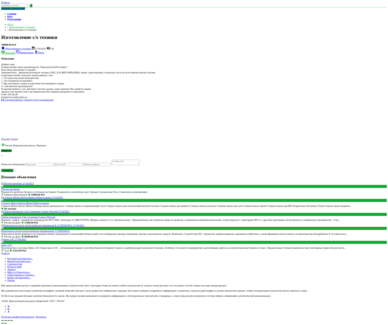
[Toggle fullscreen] (8, 320)
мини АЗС (6, 245)
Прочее (11, 280)
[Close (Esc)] (2, 320)
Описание (10, 52)
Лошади (11, 269)
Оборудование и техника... (21, 275)
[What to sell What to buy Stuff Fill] (97, 164)
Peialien (14, 139)
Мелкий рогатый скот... (19, 261)
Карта (41, 52)
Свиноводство (14, 264)
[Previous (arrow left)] (2, 323)
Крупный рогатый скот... (20, 258)
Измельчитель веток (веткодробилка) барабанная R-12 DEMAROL (35, 231)
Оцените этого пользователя (38, 100)
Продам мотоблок (10, 189)
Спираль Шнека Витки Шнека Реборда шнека (25, 203)
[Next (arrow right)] (5, 323)
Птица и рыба (14, 266)
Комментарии (27, 52)
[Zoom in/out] (11, 320)
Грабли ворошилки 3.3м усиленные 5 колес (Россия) (28, 217)
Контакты (41, 317)
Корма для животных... (19, 277)
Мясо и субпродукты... (19, 272)
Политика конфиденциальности (17, 317)
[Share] (5, 320)
